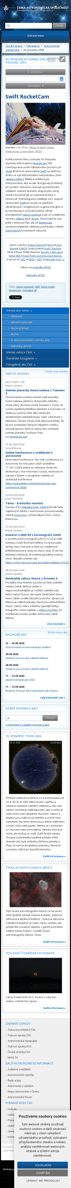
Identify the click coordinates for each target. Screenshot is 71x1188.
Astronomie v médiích (20, 1086)
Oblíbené (16, 316)
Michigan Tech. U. (55, 259)
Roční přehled (20, 328)
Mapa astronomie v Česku (23, 1091)
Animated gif (29, 290)
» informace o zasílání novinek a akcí (27, 724)
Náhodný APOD (35, 275)
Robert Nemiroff (37, 245)
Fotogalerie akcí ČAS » (20, 364)
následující (34, 86)
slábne (20, 218)
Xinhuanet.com (18, 436)
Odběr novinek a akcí (22, 708)
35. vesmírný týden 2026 (23, 736)
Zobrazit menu (35, 35)
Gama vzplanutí (25, 286)
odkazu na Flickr (48, 610)
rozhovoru (20, 515)
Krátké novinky (17, 373)
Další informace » (54, 856)
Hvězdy (12, 1109)
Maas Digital (37, 147)
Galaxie (12, 1114)
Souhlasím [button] (43, 1165)
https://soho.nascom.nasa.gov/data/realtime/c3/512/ (37, 562)
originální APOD (41, 267)
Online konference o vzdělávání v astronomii (29, 454)
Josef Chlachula (52, 248)
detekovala (45, 222)
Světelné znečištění (19, 1069)
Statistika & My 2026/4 (34, 507)
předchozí (37, 72)
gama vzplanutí (32, 214)
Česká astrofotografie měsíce (29, 867)
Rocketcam (15, 290)
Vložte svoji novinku (56, 371)
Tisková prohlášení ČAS (22, 1030)
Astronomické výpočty (21, 1075)
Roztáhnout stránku (54, 59)
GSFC (39, 259)
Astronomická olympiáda (22, 1041)
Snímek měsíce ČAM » (20, 352)
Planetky (13, 1120)
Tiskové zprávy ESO (19, 1046)
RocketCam (40, 163)
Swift (43, 171)
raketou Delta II (15, 179)
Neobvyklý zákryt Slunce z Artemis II (31, 578)
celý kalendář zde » (52, 697)
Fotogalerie (33, 46)
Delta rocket (48, 286)
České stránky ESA (19, 1052)
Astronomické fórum (20, 1097)
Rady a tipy (14, 1080)
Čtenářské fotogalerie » (21, 358)
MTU (50, 245)
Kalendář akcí (16, 634)
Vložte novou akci (57, 632)
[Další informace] (35, 767)
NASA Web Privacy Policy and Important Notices (35, 256)
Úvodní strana (14, 46)
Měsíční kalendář (22, 322)
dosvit (35, 218)
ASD (23, 259)
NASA (39, 151)
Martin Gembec (14, 385)
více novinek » (56, 624)
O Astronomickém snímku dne (30, 340)
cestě (9, 171)
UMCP (23, 248)
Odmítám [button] (43, 1173)
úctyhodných (13, 230)
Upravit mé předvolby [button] (43, 1180)
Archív (15, 334)
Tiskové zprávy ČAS (19, 1035)
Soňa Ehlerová (13, 448)
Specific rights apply (52, 252)
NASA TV (13, 1057)
